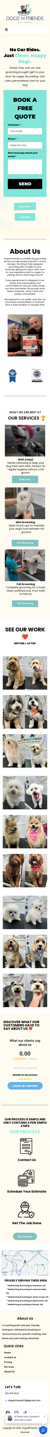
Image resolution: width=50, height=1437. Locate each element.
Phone (12, 139)
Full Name (14, 125)
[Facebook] (7, 1413)
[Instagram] (16, 1413)
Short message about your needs (23, 155)
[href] (25, 1263)
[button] (6, 30)
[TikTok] (25, 1413)
